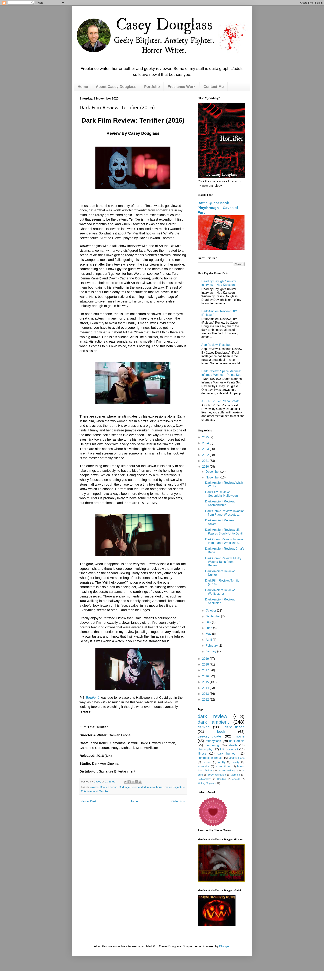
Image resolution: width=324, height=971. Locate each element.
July (209, 622)
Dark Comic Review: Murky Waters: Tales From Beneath (223, 562)
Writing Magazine (207, 783)
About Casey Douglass (116, 87)
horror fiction (223, 766)
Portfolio (152, 87)
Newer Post (88, 801)
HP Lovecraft (229, 749)
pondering (212, 745)
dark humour (227, 753)
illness (202, 753)
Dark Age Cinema (129, 786)
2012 (206, 699)
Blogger (224, 946)
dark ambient (213, 722)
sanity (235, 762)
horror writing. (227, 770)
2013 (206, 693)
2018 (206, 664)
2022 (206, 455)
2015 (206, 682)
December (213, 471)
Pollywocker (204, 779)
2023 (206, 449)
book (221, 732)
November (213, 477)
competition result (210, 757)
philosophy (205, 749)
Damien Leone (108, 786)
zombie (235, 774)
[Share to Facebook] (136, 782)
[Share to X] (133, 782)
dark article (236, 741)
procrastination (217, 774)
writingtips (203, 766)
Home (83, 87)
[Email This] (126, 782)
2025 (206, 437)
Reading (221, 779)
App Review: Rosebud (216, 344)
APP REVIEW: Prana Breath (220, 401)
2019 (206, 658)
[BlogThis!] (129, 782)
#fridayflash (213, 741)
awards (236, 779)
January (211, 651)
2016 (206, 676)
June (209, 628)
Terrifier (103, 791)
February (212, 645)
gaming (204, 727)
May (209, 633)
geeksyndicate (209, 736)
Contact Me (213, 87)
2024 (206, 443)
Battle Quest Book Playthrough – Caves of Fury (218, 208)
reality (221, 762)
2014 (206, 688)
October (211, 610)
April (209, 639)
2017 (206, 670)
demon (207, 762)
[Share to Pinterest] (140, 782)
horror (159, 786)
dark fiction (234, 727)
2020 (206, 466)
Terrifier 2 (93, 697)
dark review (148, 786)
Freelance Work (182, 87)
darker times (237, 757)
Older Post (178, 801)
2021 (206, 460)
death (233, 745)
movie (168, 786)
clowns (94, 786)
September (213, 616)
